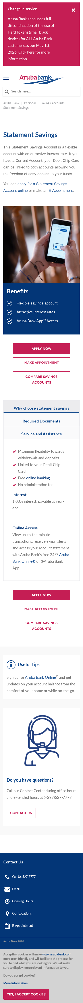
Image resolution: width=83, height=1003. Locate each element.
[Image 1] (41, 79)
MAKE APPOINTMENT (41, 363)
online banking (38, 478)
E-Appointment (60, 190)
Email (15, 889)
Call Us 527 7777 (24, 876)
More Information (15, 983)
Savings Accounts (52, 103)
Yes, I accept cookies (26, 994)
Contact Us (21, 813)
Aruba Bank (11, 103)
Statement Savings (16, 108)
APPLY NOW (41, 349)
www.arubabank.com (56, 954)
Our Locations (22, 913)
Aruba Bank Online (40, 677)
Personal (30, 103)
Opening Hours (22, 901)
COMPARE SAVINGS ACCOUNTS (41, 379)
